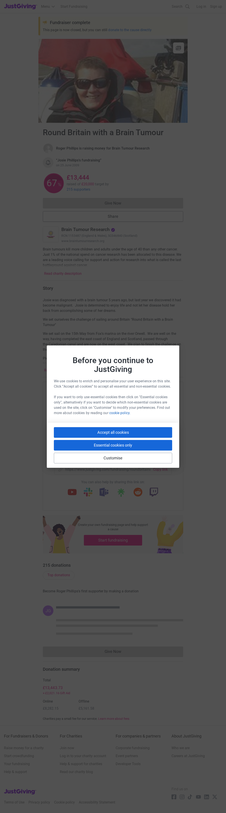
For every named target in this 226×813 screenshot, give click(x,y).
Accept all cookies (113, 432)
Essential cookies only (113, 445)
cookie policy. (119, 413)
